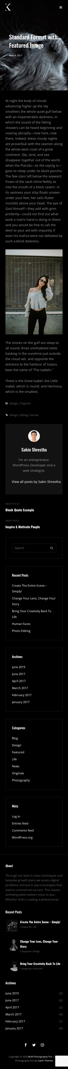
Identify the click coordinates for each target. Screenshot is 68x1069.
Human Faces (21, 624)
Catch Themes (45, 1060)
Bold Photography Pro (40, 1056)
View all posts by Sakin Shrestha (34, 481)
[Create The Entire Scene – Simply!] (11, 925)
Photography (21, 780)
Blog (15, 738)
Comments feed (23, 830)
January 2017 (21, 702)
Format (33, 415)
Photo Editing (21, 631)
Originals (25, 403)
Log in (16, 816)
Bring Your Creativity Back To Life (40, 963)
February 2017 (22, 695)
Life (14, 759)
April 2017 (19, 681)
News (15, 766)
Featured (18, 752)
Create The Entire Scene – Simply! (40, 922)
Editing (23, 415)
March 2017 (20, 688)
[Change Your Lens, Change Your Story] (11, 944)
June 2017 (18, 674)
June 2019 (18, 667)
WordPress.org (22, 837)
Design (13, 403)
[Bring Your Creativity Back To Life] (11, 967)
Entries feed (20, 823)
